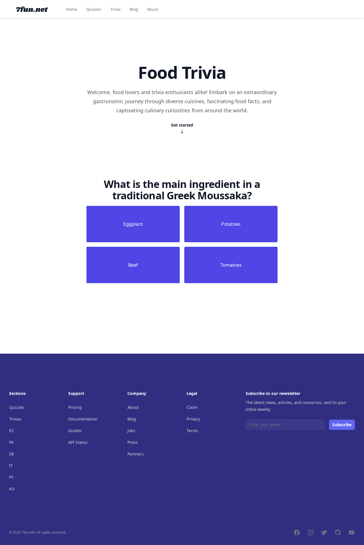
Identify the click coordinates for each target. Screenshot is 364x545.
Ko (12, 489)
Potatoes (231, 224)
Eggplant (133, 224)
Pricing (75, 407)
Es (11, 430)
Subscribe (341, 424)
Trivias (15, 419)
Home (71, 9)
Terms (192, 430)
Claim (192, 407)
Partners (135, 454)
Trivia (115, 9)
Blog (134, 9)
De (11, 454)
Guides (75, 430)
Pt (11, 477)
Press (132, 442)
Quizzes (93, 9)
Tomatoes (231, 265)
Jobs (131, 430)
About (133, 407)
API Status (78, 442)
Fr (11, 442)
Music (153, 9)
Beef (133, 265)
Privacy (193, 419)
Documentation (83, 419)
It (11, 465)
